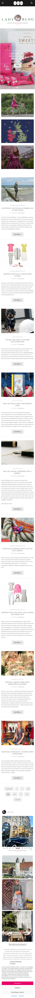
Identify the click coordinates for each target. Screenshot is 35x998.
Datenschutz (14, 995)
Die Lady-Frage (17, 468)
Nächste (17, 800)
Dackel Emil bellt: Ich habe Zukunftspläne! (18, 341)
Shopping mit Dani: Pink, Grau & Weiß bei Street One (17, 613)
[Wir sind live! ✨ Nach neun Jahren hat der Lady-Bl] (17, 863)
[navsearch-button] (31, 3)
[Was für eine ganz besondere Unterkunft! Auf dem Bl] (17, 894)
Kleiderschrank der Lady (17, 205)
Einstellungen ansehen (17, 992)
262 (27, 794)
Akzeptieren (17, 983)
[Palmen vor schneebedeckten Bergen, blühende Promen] (17, 926)
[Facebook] (15, 3)
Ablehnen (17, 987)
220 (15, 794)
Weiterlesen (17, 234)
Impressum (21, 995)
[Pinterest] (21, 3)
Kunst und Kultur (17, 400)
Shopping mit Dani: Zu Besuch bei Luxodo (18, 275)
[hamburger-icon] (2, 3)
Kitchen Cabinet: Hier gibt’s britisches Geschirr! (17, 683)
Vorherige (9, 789)
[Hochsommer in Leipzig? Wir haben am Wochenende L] (17, 831)
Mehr (17, 66)
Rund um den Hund (17, 50)
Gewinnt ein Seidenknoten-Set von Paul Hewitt (17, 550)
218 (28, 789)
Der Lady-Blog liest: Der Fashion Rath (17, 404)
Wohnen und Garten (17, 679)
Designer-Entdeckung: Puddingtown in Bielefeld (17, 753)
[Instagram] (18, 3)
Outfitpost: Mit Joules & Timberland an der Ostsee (17, 209)
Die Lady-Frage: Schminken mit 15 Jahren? (17, 472)
